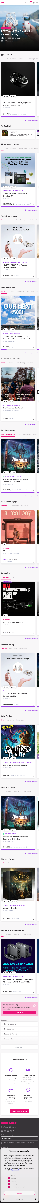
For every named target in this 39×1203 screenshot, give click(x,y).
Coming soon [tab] (5, 577)
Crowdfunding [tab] (20, 220)
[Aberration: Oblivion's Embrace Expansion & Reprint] (18, 456)
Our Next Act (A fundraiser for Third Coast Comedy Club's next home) (16, 338)
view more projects (31, 120)
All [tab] (2, 59)
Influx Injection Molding (13, 622)
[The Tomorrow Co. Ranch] (18, 384)
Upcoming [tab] (11, 220)
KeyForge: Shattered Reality (15, 765)
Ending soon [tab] (23, 648)
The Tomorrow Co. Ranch (13, 408)
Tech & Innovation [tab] (10, 59)
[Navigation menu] (37, 3)
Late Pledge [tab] (30, 220)
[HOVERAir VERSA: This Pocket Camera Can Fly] (18, 241)
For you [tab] (3, 220)
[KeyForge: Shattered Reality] (18, 742)
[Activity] (30, 3)
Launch (18, 1012)
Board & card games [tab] (8, 434)
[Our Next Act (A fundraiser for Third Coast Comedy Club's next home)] (18, 313)
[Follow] (4, 544)
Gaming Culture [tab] (34, 59)
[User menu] (33, 2)
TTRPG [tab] (19, 434)
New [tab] (13, 577)
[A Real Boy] (18, 527)
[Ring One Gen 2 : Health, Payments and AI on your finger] (18, 79)
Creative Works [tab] (23, 59)
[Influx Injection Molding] (18, 599)
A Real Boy (7, 551)
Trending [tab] (4, 648)
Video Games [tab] (27, 434)
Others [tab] (35, 434)
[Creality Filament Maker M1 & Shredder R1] (18, 170)
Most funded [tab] (13, 648)
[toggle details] (34, 116)
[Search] (26, 2)
